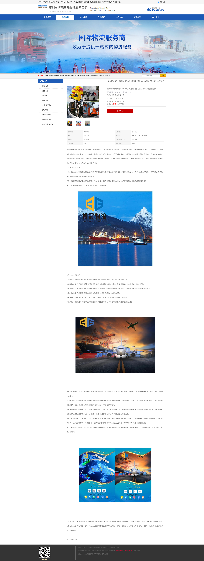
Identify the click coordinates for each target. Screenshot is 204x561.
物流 (116, 95)
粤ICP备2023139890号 (109, 551)
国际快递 (45, 86)
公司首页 (47, 17)
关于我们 (101, 17)
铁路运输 (45, 100)
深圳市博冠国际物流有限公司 (124, 551)
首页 (116, 81)
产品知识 (137, 17)
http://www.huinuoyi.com (73, 539)
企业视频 (83, 17)
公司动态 (119, 17)
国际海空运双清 (47, 124)
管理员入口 (99, 554)
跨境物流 (45, 110)
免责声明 (93, 554)
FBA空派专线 (46, 115)
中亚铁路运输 (46, 105)
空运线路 (45, 95)
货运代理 (121, 95)
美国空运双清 (46, 119)
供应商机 (65, 17)
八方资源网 (87, 554)
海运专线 (45, 91)
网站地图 (105, 554)
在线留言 (120, 111)
